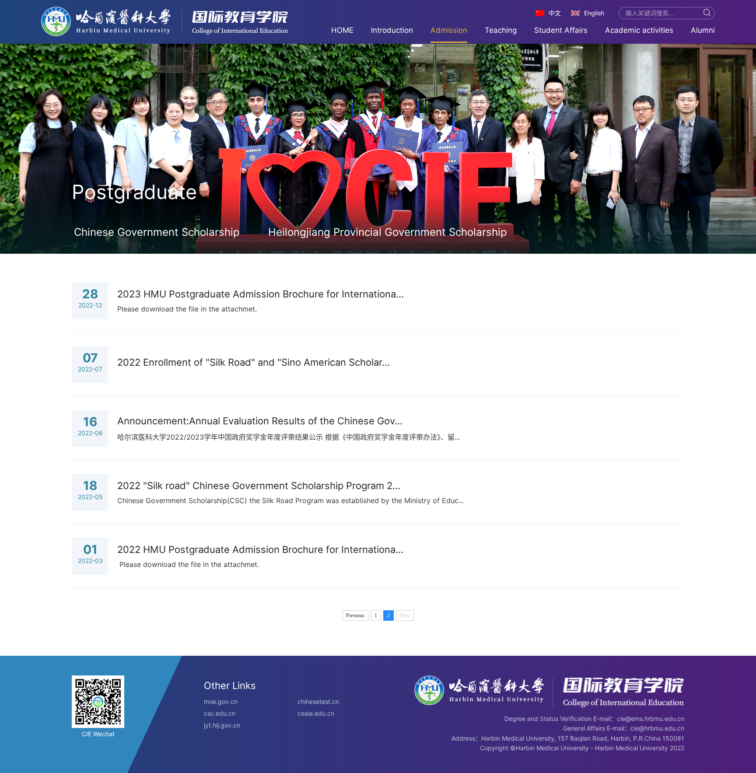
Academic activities (639, 30)
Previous (355, 615)
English (594, 13)
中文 (555, 13)
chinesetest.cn (318, 701)
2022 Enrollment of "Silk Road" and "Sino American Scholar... (253, 362)
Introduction (392, 30)
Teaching (501, 30)
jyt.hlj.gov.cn (222, 725)
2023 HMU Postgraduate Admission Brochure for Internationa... (260, 294)
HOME (342, 30)
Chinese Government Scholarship (157, 232)
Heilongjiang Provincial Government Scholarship (387, 232)
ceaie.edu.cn (316, 713)
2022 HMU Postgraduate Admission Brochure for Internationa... (260, 549)
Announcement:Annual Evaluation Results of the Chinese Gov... (259, 421)
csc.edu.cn (219, 713)
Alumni (703, 30)
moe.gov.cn (221, 701)
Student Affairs (561, 30)
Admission (448, 30)
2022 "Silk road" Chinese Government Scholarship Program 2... (258, 485)
